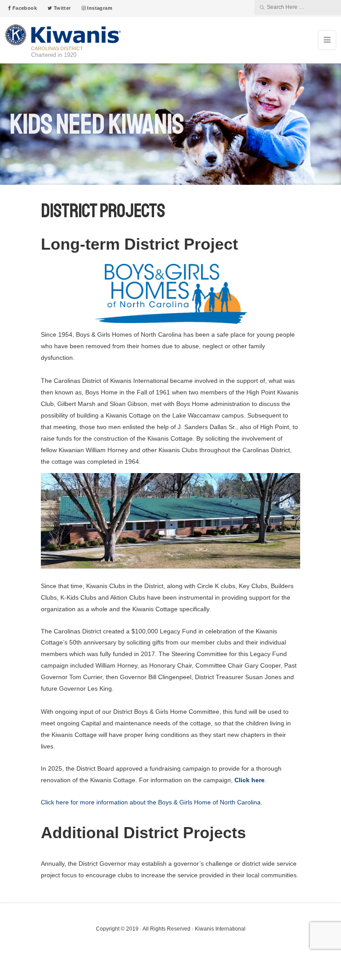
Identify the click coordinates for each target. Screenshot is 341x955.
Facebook (24, 8)
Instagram (99, 8)
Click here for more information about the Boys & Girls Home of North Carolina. (151, 802)
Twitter (61, 8)
